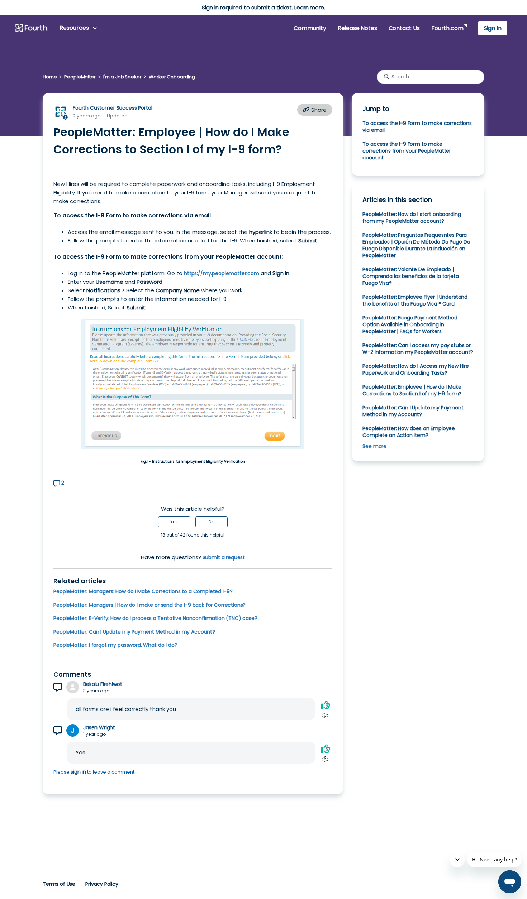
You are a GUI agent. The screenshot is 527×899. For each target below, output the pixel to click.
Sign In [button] (493, 28)
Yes (174, 522)
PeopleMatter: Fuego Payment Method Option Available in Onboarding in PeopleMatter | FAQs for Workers (409, 324)
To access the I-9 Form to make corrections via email (417, 127)
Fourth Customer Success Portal (112, 107)
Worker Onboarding (172, 76)
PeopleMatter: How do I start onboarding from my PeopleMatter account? (411, 218)
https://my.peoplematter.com (221, 273)
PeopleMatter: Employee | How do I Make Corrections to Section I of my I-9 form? (411, 390)
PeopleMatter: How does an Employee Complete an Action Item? (408, 432)
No (211, 522)
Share (318, 110)
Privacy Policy (101, 884)
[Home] (31, 28)
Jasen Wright (99, 727)
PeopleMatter (79, 76)
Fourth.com (447, 28)
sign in (78, 771)
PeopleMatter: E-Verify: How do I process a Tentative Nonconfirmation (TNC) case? (155, 618)
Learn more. (309, 7)
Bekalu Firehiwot (102, 684)
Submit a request (224, 557)
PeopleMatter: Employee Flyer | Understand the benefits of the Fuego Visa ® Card (414, 300)
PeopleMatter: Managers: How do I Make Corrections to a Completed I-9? (142, 591)
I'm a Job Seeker (122, 76)
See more (374, 446)
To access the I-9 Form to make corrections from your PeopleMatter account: (406, 150)
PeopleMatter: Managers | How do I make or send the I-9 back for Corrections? (149, 605)
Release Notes (357, 28)
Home (50, 76)
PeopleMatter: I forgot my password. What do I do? (115, 645)
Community (310, 28)
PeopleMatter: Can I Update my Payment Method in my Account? (134, 631)
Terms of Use (59, 884)
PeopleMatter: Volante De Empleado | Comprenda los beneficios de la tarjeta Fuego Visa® (410, 276)
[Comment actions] (325, 716)
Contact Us (404, 28)
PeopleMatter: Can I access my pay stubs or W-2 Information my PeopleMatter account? (417, 349)
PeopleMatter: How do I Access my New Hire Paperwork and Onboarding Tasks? (415, 369)
